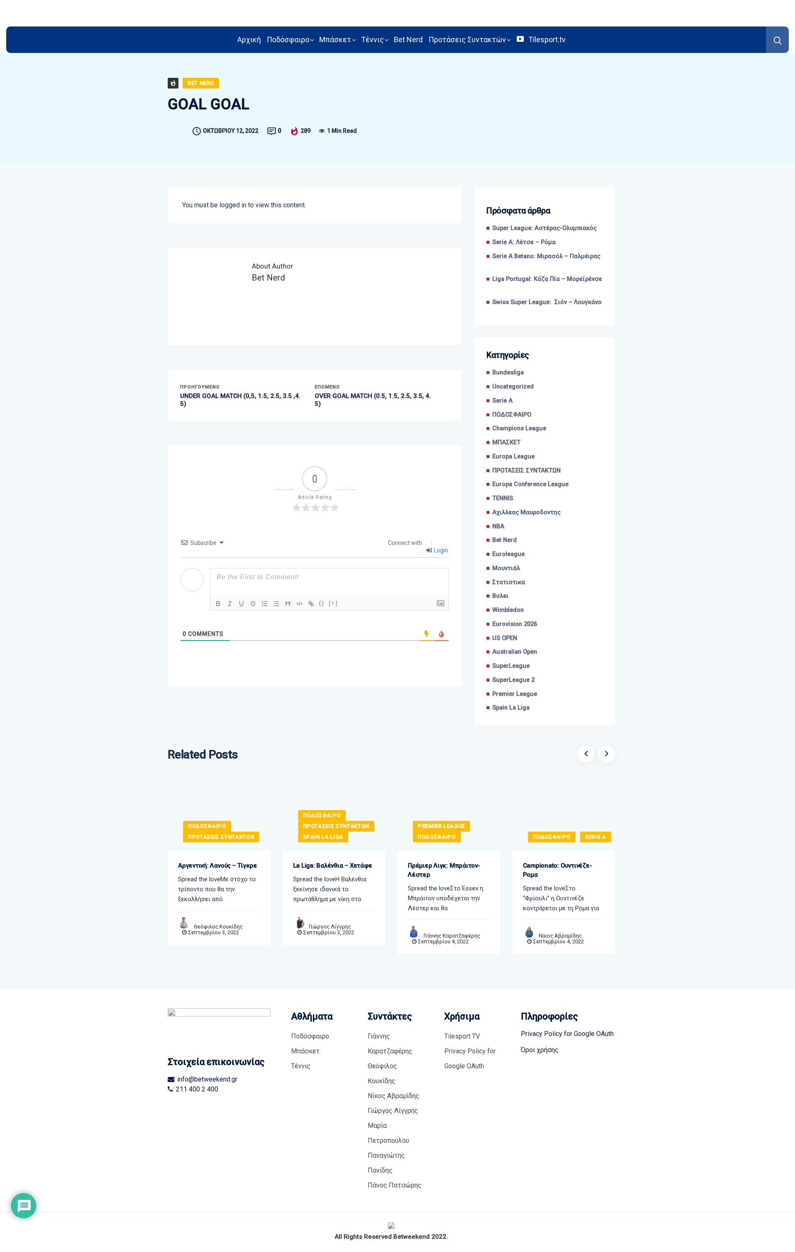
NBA (498, 526)
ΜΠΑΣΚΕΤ (506, 442)
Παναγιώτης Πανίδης (386, 1162)
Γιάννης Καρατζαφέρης (452, 936)
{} (322, 603)
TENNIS (502, 498)
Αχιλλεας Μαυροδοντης (526, 512)
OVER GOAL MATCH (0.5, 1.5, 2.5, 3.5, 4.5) (373, 400)
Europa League (513, 456)
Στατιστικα (508, 582)
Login (440, 550)
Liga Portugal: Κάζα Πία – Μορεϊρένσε (547, 284)
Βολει (500, 596)
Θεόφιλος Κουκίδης (218, 926)
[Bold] (218, 604)
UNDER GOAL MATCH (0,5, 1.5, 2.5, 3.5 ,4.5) (240, 400)
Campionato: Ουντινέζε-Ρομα (557, 870)
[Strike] (253, 604)
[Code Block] (299, 604)
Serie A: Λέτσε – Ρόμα (524, 242)
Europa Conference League (530, 484)
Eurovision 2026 (514, 624)
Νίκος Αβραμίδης (560, 936)
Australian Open (514, 651)
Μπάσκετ (335, 39)
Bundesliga (508, 372)
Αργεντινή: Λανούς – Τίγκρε (217, 865)
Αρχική (249, 39)
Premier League (514, 694)
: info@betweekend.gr (205, 1079)
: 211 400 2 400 (195, 1089)
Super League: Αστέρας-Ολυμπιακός (544, 228)
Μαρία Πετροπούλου (388, 1133)
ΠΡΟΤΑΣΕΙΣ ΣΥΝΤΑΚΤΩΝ (526, 470)
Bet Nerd (408, 39)
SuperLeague (511, 665)
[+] (333, 603)
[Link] (311, 604)
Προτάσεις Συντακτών (467, 39)
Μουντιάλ (506, 568)
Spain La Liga (511, 707)
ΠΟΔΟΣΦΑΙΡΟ (511, 414)
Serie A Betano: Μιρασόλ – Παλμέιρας (546, 261)
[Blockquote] (288, 604)
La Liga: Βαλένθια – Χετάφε (332, 865)
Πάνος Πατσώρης (395, 1185)
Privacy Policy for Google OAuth (470, 1058)
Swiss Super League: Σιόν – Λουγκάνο (547, 302)
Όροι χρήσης (540, 1050)
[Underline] (241, 604)
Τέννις (372, 39)
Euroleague (508, 554)
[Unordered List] (276, 604)
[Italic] (230, 604)
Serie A (502, 400)
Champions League (519, 428)
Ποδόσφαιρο (288, 39)
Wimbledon (508, 610)
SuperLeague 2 (513, 680)
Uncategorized (513, 386)
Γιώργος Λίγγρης (330, 926)
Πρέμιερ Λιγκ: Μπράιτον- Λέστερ (444, 870)
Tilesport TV (462, 1036)
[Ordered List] (264, 604)
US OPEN (504, 638)
